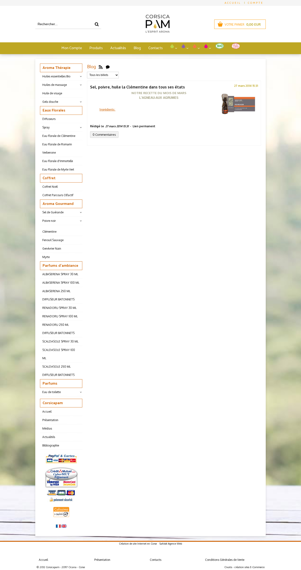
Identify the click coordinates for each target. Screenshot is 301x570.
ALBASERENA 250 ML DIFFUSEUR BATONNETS (58, 295)
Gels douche (50, 102)
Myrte (46, 257)
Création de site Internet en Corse (138, 543)
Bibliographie (50, 445)
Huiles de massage (54, 85)
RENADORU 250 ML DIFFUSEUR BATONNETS (58, 329)
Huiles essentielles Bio (56, 76)
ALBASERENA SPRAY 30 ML (60, 274)
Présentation (50, 420)
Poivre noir (49, 221)
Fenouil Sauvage (52, 240)
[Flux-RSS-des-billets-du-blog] (100, 67)
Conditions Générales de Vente (224, 560)
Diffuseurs (48, 119)
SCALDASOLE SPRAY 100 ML (58, 354)
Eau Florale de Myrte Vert (58, 169)
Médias (47, 428)
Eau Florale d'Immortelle (57, 161)
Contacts (155, 48)
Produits (96, 48)
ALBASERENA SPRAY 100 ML (60, 282)
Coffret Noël (50, 186)
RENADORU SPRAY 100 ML (60, 316)
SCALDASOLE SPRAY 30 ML (60, 341)
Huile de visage (52, 93)
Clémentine (49, 231)
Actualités (118, 48)
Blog (137, 48)
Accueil (46, 411)
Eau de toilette (51, 392)
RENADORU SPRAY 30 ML (59, 308)
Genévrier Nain (51, 248)
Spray (46, 127)
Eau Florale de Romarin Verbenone (57, 148)
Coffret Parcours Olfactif (57, 195)
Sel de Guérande (52, 212)
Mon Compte (71, 48)
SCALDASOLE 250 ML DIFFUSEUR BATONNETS (58, 371)
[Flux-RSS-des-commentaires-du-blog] (107, 67)
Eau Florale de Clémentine (58, 136)
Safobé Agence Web (170, 543)
